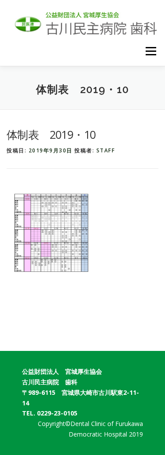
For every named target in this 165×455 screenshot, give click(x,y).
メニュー (150, 51)
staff (105, 150)
